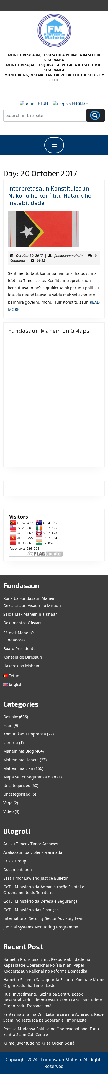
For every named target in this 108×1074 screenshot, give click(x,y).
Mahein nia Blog (18, 751)
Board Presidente (19, 648)
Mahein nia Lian (18, 768)
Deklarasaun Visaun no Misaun (32, 605)
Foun (7, 725)
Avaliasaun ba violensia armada (32, 852)
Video (8, 811)
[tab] (54, 145)
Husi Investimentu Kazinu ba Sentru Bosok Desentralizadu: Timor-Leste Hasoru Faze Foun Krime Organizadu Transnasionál (52, 999)
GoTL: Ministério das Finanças (31, 909)
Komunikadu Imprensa (24, 734)
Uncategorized (16, 785)
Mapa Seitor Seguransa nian (29, 777)
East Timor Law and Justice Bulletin (35, 878)
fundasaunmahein (68, 255)
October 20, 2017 (29, 255)
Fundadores (14, 640)
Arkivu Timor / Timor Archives (30, 843)
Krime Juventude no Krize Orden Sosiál (39, 1043)
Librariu (10, 742)
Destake (10, 716)
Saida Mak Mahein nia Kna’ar (30, 614)
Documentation (17, 869)
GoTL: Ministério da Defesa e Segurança (40, 901)
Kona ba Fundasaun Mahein (29, 598)
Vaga (7, 802)
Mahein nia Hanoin (21, 759)
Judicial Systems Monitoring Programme (40, 927)
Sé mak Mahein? (18, 632)
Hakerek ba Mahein (21, 665)
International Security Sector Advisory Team (43, 918)
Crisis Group (14, 861)
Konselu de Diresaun (22, 657)
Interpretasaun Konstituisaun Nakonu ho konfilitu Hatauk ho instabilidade (49, 195)
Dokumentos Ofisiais (22, 622)
